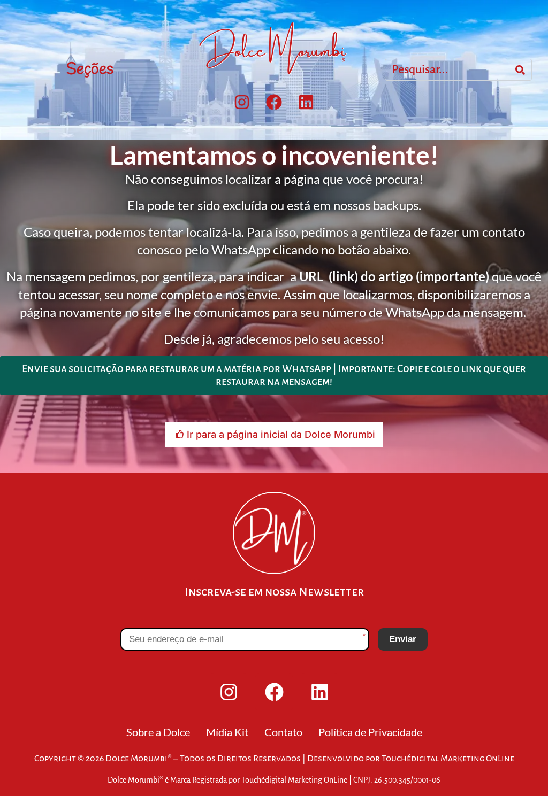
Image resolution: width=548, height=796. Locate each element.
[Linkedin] (306, 102)
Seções (89, 69)
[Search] (520, 70)
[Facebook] (274, 102)
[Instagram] (242, 102)
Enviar (402, 639)
